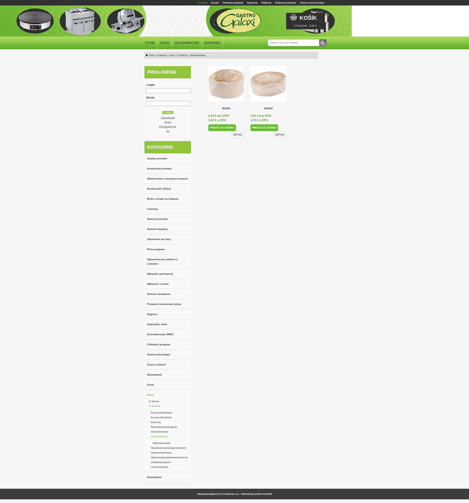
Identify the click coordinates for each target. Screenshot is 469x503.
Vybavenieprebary (161, 452)
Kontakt (215, 2)
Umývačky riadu (157, 324)
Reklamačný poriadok (285, 2)
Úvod (149, 43)
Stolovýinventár (160, 431)
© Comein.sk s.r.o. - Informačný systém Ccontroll (246, 494)
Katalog (233, 43)
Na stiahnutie (187, 43)
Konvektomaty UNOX (160, 334)
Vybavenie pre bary (159, 239)
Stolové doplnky (157, 229)
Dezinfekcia (154, 477)
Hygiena (152, 314)
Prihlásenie (266, 2)
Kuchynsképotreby (161, 412)
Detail (238, 127)
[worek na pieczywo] (226, 100)
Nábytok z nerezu (158, 283)
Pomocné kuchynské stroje (164, 304)
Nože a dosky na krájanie (162, 198)
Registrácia (252, 2)
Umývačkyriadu (160, 466)
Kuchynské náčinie (159, 188)
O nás (164, 43)
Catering (152, 208)
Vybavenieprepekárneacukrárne (169, 457)
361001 (226, 108)
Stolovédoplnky (159, 436)
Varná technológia (158, 354)
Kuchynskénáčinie (161, 417)
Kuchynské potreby (159, 168)
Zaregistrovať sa (167, 129)
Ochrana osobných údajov (312, 2)
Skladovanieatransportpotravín (168, 447)
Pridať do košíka (220, 127)
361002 (268, 108)
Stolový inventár (157, 218)
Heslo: (150, 97)
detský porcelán (157, 158)
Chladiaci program (158, 344)
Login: (150, 84)
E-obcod (154, 401)
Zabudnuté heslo (168, 120)
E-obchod (202, 2)
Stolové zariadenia (158, 293)
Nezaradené (154, 374)
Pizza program (156, 249)
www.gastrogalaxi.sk (208, 494)
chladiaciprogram (161, 462)
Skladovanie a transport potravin (167, 178)
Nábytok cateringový (160, 273)
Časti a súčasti (156, 364)
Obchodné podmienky (233, 2)
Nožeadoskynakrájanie (164, 426)
